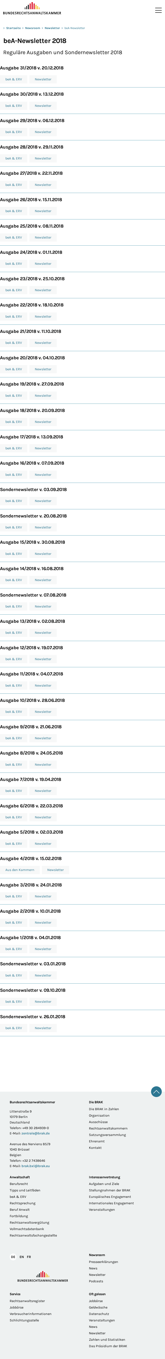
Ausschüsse (98, 1122)
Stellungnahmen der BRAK (109, 1190)
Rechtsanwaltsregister (27, 1301)
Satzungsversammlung (107, 1135)
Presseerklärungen (103, 1262)
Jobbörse (16, 1307)
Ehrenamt (97, 1141)
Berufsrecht (19, 1184)
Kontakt (95, 1148)
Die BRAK (96, 1102)
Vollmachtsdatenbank (27, 1229)
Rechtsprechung (22, 1203)
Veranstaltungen (102, 1209)
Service (15, 1294)
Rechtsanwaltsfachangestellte (33, 1235)
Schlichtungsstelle (24, 1320)
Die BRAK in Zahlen (104, 1109)
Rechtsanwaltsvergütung (29, 1222)
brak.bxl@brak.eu (35, 1166)
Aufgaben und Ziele (104, 1184)
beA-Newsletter (74, 28)
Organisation (99, 1115)
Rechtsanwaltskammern (108, 1128)
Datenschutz (99, 1314)
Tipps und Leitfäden (25, 1190)
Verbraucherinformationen (31, 1314)
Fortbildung (19, 1216)
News (93, 1268)
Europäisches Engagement (110, 1197)
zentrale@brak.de (35, 1133)
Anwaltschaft (20, 1177)
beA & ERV (18, 1197)
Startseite (13, 28)
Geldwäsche (98, 1307)
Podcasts (96, 1281)
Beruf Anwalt (20, 1209)
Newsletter (52, 28)
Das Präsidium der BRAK (108, 1346)
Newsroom (32, 28)
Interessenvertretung (104, 1177)
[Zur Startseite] (42, 8)
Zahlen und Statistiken (107, 1340)
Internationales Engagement (111, 1203)
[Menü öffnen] (157, 10)
